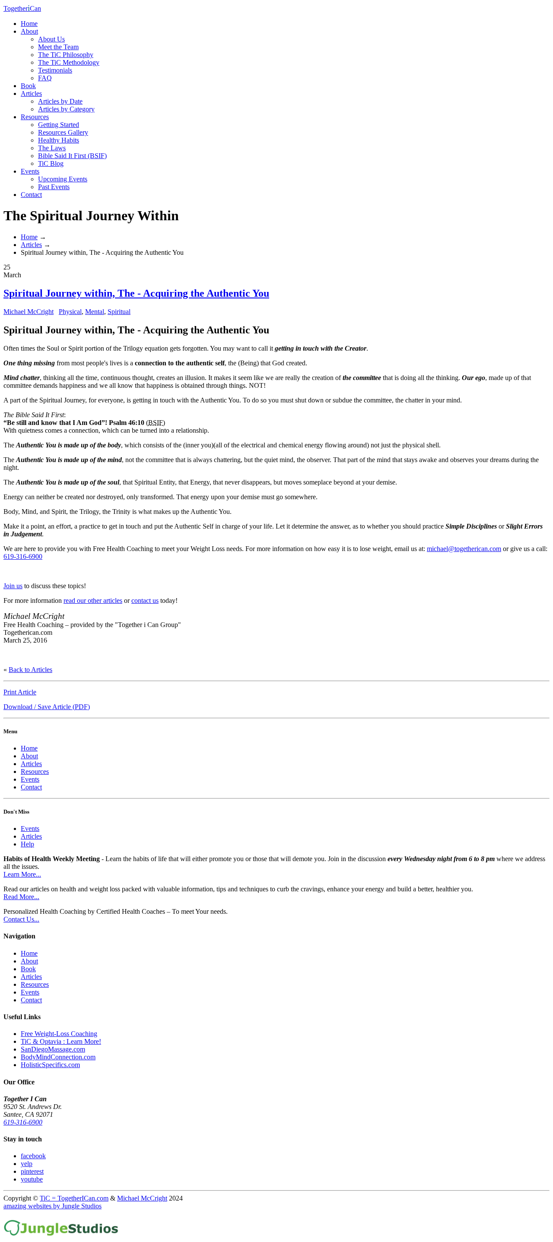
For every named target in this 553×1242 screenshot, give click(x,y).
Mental (94, 311)
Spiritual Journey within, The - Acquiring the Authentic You (136, 293)
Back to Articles (30, 669)
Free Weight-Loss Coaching (59, 1033)
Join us (12, 585)
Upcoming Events (62, 179)
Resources (35, 116)
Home (29, 23)
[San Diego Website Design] (61, 1234)
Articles (31, 93)
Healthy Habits (58, 140)
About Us (51, 39)
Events (30, 171)
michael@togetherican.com (464, 548)
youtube (32, 1179)
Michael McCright (28, 311)
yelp (26, 1163)
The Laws (52, 148)
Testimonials (55, 70)
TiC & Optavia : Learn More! (61, 1041)
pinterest (32, 1171)
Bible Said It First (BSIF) (72, 155)
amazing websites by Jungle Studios (52, 1206)
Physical (70, 311)
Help (27, 844)
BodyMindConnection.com (58, 1057)
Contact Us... (21, 919)
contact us (145, 600)
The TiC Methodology (68, 62)
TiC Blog (51, 163)
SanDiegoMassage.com (53, 1049)
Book (28, 85)
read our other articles (93, 600)
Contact (31, 194)
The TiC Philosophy (65, 54)
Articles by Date (60, 101)
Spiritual (119, 311)
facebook (33, 1156)
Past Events (54, 186)
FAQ (45, 78)
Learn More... (22, 874)
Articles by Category (66, 109)
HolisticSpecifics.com (50, 1064)
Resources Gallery (63, 132)
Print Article (19, 692)
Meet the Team (58, 47)
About (29, 31)
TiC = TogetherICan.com (74, 1198)
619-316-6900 (22, 556)
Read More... (21, 896)
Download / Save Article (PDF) (46, 706)
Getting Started (58, 124)
